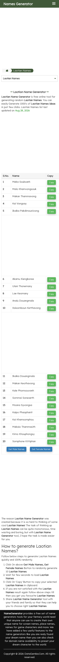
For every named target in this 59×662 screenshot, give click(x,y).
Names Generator (18, 4)
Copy (51, 182)
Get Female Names (41, 449)
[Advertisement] (29, 38)
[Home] (7, 70)
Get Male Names (16, 449)
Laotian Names (22, 70)
